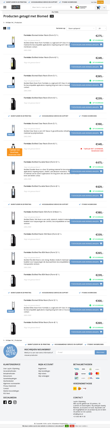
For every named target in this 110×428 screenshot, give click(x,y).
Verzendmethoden (9, 371)
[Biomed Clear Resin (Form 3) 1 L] (13, 129)
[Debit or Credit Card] (97, 369)
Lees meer (27, 50)
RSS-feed (6, 393)
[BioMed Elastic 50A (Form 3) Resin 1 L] (13, 218)
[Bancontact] (76, 378)
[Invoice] (83, 374)
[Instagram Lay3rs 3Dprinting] (15, 403)
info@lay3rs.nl (78, 414)
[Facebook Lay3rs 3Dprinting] (5, 403)
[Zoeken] (71, 7)
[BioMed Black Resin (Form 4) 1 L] (13, 103)
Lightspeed (72, 424)
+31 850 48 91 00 (79, 416)
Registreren (42, 369)
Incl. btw (93, 2)
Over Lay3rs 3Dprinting (11, 369)
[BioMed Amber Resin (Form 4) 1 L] (13, 63)
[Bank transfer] (83, 369)
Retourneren (7, 376)
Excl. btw (100, 2)
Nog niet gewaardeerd (32, 40)
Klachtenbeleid (8, 381)
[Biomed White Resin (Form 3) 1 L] (13, 306)
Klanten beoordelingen (11, 391)
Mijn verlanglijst (43, 376)
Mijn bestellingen (44, 371)
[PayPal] (83, 378)
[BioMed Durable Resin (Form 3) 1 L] (13, 168)
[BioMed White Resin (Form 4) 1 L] (13, 328)
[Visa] (97, 378)
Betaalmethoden (9, 373)
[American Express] (76, 369)
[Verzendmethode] (74, 388)
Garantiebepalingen (10, 378)
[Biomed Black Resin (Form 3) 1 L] (13, 81)
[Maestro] (90, 374)
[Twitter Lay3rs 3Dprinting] (10, 403)
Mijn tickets (42, 373)
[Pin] (90, 378)
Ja (67, 426)
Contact (6, 388)
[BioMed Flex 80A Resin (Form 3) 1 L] (13, 258)
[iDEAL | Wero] (76, 374)
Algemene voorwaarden (11, 383)
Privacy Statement (9, 386)
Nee (72, 426)
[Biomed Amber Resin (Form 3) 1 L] (13, 41)
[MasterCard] (97, 374)
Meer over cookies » (81, 426)
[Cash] (90, 369)
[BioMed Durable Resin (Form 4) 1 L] (13, 192)
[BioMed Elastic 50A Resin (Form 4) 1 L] (13, 240)
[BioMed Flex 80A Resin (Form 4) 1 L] (13, 280)
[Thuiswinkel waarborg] (81, 7)
